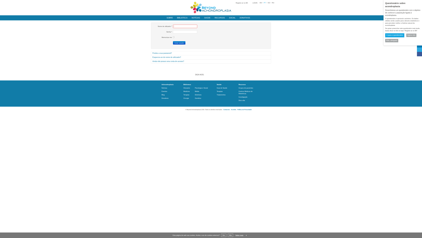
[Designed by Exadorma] (176, 110)
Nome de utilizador (165, 26)
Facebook (219, 75)
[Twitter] (419, 49)
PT (265, 3)
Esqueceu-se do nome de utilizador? (166, 57)
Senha (169, 32)
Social (232, 18)
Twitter (213, 75)
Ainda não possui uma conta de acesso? (168, 61)
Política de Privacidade (244, 109)
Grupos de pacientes (246, 88)
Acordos (233, 109)
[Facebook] (419, 54)
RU (273, 3)
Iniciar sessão (179, 43)
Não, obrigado (391, 40)
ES (269, 3)
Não (230, 235)
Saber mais (239, 235)
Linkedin (208, 75)
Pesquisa (255, 17)
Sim (223, 235)
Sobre (170, 18)
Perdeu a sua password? (162, 53)
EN (261, 3)
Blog (163, 95)
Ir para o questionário (395, 35)
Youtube (225, 75)
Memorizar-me (167, 37)
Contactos (226, 109)
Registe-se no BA (242, 3)
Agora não (411, 35)
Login (255, 3)
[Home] (211, 7)
